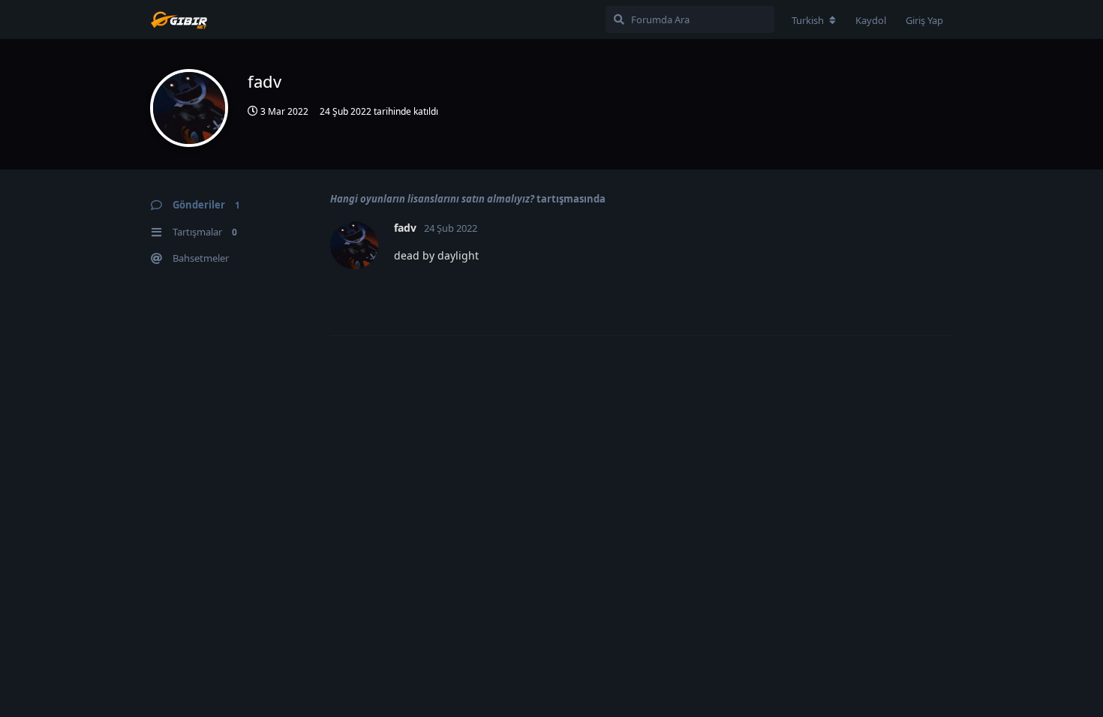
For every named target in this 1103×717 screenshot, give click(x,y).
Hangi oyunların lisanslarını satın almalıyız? (432, 199)
